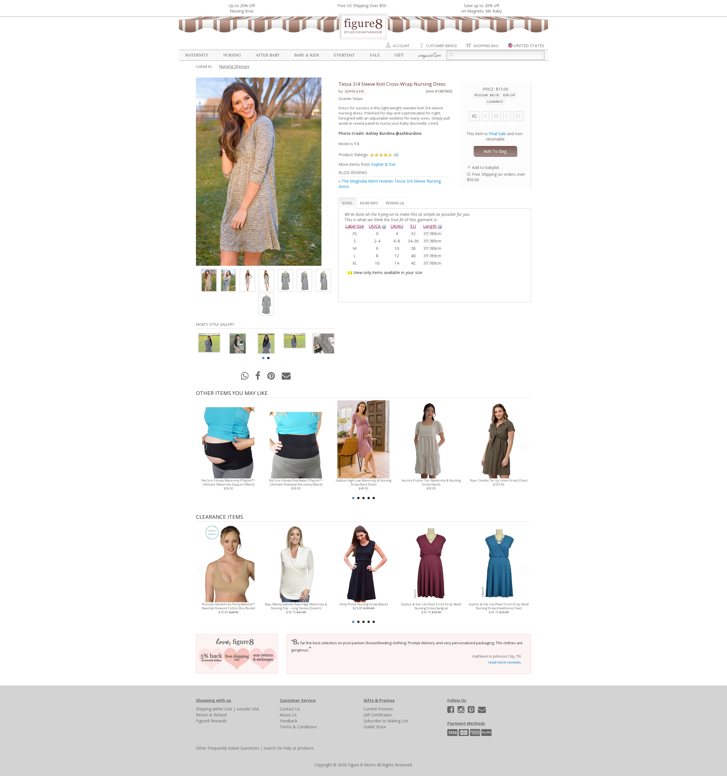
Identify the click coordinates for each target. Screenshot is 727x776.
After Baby (268, 55)
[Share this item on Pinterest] (271, 377)
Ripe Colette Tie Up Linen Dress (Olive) (498, 480)
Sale (375, 55)
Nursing (232, 55)
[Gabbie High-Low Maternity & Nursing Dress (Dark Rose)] (363, 439)
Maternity (196, 55)
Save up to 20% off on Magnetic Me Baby (481, 8)
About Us (288, 715)
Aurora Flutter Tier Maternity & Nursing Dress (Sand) (431, 482)
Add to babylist (485, 167)
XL (518, 116)
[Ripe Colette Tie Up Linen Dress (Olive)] (499, 439)
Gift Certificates (378, 715)
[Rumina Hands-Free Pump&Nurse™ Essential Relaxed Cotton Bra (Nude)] (228, 562)
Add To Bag (495, 151)
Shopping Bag (485, 45)
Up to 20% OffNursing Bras (242, 8)
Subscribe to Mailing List (386, 720)
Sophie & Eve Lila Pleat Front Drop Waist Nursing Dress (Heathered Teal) (499, 606)
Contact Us (290, 709)
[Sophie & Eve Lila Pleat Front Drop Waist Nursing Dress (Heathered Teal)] (499, 562)
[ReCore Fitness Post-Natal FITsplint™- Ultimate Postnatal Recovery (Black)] (296, 439)
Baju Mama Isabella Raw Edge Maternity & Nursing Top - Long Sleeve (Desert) (296, 606)
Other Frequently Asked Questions (227, 748)
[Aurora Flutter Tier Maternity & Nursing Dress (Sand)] (431, 439)
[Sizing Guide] (384, 226)
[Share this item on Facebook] (258, 377)
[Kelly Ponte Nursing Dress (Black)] (363, 562)
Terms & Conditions (298, 726)
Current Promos (378, 709)
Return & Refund (211, 715)
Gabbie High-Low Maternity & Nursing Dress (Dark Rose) (363, 482)
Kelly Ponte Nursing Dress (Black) (364, 604)
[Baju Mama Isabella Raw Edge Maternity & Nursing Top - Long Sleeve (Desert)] (296, 562)
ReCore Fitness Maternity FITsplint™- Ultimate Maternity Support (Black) (228, 482)
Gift (399, 55)
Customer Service (441, 45)
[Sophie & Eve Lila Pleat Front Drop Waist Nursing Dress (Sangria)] (431, 562)
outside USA (248, 709)
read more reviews (504, 662)
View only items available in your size (388, 272)
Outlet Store (375, 726)
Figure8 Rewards (211, 720)
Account (401, 45)
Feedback (288, 720)
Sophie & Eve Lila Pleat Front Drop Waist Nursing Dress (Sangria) (431, 606)
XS (474, 116)
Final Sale (497, 133)
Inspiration (429, 55)
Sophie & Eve (354, 91)
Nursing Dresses (234, 66)
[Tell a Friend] (286, 377)
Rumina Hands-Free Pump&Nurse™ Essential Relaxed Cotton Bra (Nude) (228, 606)
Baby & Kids (306, 55)
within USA (222, 709)
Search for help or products (289, 748)
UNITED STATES (529, 45)
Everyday (344, 55)
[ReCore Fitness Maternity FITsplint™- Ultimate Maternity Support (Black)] (228, 439)
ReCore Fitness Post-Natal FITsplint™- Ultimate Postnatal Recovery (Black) (296, 482)
